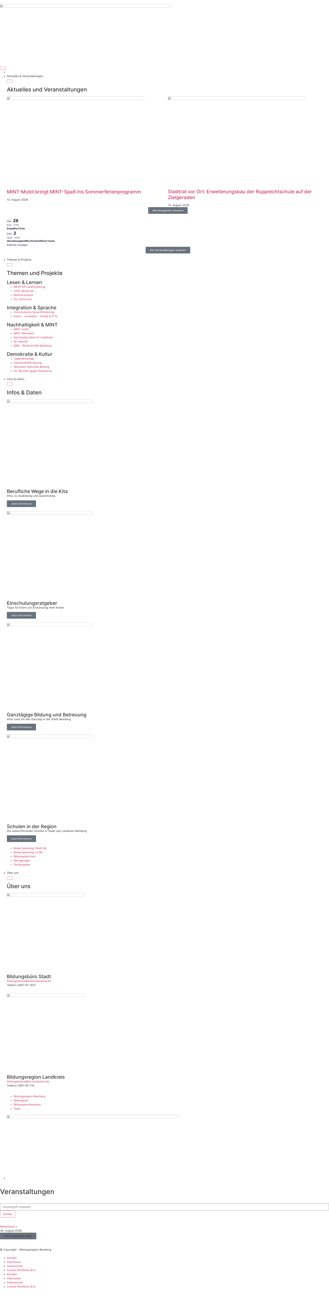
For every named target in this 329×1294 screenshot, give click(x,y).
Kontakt (12, 1257)
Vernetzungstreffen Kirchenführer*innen (31, 240)
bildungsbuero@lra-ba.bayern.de (28, 1081)
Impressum (14, 1262)
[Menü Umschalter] (3, 68)
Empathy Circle (16, 228)
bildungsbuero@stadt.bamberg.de (29, 981)
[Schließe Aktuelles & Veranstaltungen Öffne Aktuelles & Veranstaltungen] (10, 81)
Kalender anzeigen (17, 244)
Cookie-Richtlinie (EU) (21, 1270)
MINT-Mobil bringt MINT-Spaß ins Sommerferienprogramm (74, 192)
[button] (18, 1236)
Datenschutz (15, 1266)
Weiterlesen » (8, 1226)
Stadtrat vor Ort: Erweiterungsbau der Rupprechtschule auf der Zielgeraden (240, 194)
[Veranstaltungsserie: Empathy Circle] (20, 225)
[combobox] (164, 1206)
